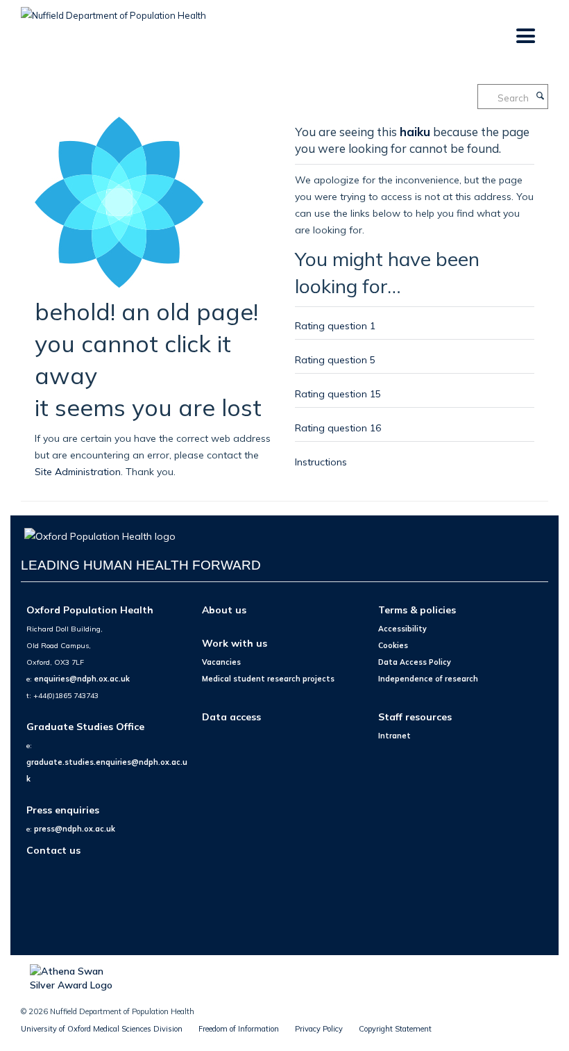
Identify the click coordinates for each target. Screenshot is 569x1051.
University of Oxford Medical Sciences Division (101, 1029)
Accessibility (402, 629)
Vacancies (221, 662)
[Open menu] (525, 36)
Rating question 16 (338, 427)
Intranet (394, 735)
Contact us (53, 850)
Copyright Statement (395, 1029)
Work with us (234, 643)
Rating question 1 (335, 325)
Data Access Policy (414, 662)
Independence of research (428, 679)
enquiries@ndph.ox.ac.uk (82, 679)
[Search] (539, 96)
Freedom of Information (238, 1029)
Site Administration (78, 471)
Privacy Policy (319, 1029)
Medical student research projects (268, 679)
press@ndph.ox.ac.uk (74, 829)
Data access (231, 716)
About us (224, 609)
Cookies (393, 645)
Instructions (321, 461)
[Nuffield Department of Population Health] (113, 10)
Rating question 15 (338, 393)
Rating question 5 (335, 359)
